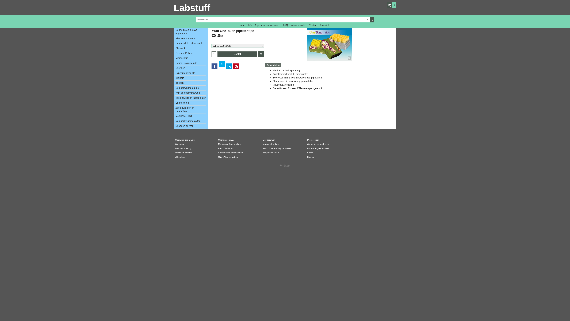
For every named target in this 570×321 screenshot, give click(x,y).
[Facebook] (214, 66)
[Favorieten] (261, 54)
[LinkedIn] (229, 66)
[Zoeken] (372, 19)
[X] (222, 64)
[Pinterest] (236, 66)
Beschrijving (273, 65)
